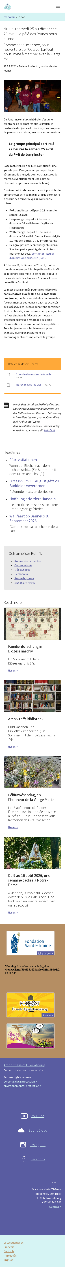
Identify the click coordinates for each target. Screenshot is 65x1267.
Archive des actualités (27, 561)
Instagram (38, 1144)
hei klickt (49, 430)
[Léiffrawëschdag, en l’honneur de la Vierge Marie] (32, 772)
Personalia (21, 574)
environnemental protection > (23, 1086)
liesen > (13, 670)
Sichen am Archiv (24, 582)
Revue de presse (24, 578)
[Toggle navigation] (58, 6)
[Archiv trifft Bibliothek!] (32, 696)
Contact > (55, 1206)
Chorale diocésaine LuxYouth (33, 374)
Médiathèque (22, 569)
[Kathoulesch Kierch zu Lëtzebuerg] (8, 6)
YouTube (37, 1116)
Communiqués (23, 565)
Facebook (38, 1159)
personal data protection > (20, 1081)
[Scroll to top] (57, 1259)
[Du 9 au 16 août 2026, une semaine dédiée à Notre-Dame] (32, 852)
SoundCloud (38, 1130)
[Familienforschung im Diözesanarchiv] (32, 623)
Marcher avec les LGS (28, 384)
